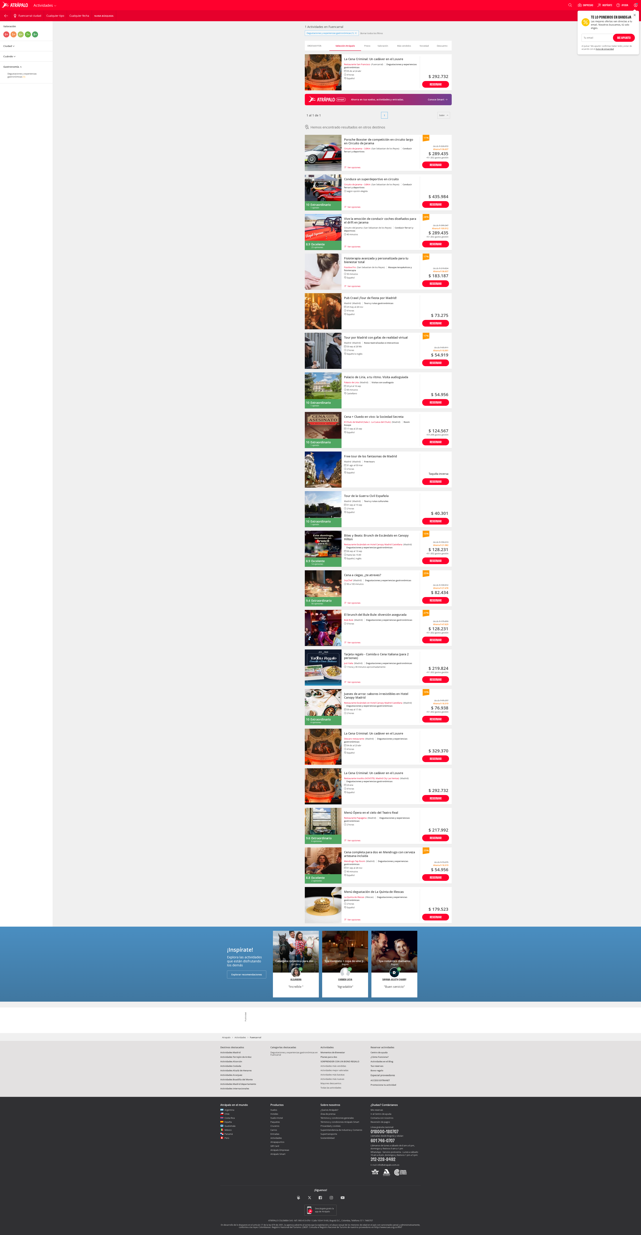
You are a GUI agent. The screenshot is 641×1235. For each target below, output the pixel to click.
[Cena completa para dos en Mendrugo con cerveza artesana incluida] (323, 865)
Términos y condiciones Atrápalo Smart (339, 1121)
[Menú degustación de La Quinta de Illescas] (323, 905)
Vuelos (273, 1109)
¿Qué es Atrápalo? (329, 1109)
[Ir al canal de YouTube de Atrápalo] (343, 1198)
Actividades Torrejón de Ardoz (235, 1056)
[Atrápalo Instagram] (332, 1198)
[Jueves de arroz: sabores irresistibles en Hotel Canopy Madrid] (323, 707)
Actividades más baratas (332, 1074)
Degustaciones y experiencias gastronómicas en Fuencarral (294, 1053)
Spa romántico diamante (394, 961)
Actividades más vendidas (333, 1065)
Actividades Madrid (230, 1052)
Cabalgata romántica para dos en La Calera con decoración (312, 961)
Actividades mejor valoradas (334, 1070)
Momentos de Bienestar (332, 1052)
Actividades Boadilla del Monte (236, 1079)
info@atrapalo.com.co (388, 1164)
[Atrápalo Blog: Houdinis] (298, 1197)
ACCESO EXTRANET (380, 1080)
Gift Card (274, 1145)
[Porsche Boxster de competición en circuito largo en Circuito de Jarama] (323, 153)
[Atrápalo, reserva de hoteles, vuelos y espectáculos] (15, 5)
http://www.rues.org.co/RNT (388, 1227)
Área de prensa (327, 1113)
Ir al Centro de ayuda (381, 1114)
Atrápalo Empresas (279, 1149)
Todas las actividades (330, 1087)
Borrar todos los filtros (371, 33)
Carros (273, 1129)
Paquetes (275, 1121)
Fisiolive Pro (350, 267)
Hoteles (274, 1113)
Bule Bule (348, 619)
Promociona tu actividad (383, 1084)
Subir (442, 115)
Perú (227, 1137)
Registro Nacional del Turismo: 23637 (290, 1227)
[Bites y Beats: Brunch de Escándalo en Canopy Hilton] (323, 549)
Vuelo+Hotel (276, 1117)
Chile (227, 1113)
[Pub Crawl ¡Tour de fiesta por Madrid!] (323, 311)
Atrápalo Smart (277, 1153)
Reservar (436, 84)
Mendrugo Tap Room (354, 861)
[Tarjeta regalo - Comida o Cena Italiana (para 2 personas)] (323, 667)
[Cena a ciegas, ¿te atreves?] (323, 588)
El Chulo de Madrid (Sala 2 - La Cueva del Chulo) (367, 421)
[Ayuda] (622, 5)
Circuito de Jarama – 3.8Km (357, 148)
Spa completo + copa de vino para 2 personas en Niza (358, 961)
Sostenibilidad (327, 1137)
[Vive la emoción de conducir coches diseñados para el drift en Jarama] (323, 232)
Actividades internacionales (234, 1088)
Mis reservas (377, 1110)
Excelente (318, 244)
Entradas (274, 1133)
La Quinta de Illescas (354, 897)
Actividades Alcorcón (231, 1061)
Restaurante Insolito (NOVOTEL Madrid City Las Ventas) (371, 778)
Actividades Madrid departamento (238, 1083)
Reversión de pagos (380, 1122)
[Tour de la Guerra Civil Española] (323, 509)
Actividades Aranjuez (231, 1074)
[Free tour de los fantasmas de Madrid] (323, 470)
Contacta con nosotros (382, 1118)
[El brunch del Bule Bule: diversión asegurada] (323, 628)
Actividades (240, 1037)
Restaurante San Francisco (357, 64)
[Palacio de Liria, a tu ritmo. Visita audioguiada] (323, 390)
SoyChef (348, 580)
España (228, 1121)
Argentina (229, 1109)
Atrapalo (226, 1037)
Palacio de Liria (351, 382)
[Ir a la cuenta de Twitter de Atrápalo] (309, 1198)
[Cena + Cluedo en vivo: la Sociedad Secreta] (323, 430)
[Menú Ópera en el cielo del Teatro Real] (323, 826)
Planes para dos (328, 1056)
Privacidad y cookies (330, 1125)
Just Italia (348, 663)
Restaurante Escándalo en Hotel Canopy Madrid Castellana (373, 544)
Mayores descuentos (330, 1083)
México (228, 1129)
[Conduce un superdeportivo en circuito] (323, 192)
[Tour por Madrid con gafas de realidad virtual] (323, 351)
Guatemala (230, 1125)
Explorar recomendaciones (246, 974)
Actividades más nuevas (332, 1078)
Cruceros (274, 1125)
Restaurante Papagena (355, 817)
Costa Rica (230, 1117)
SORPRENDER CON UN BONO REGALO (339, 1061)
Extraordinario (320, 205)
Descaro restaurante (354, 738)
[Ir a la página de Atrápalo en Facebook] (321, 1198)
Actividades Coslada (230, 1065)
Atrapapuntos (277, 1141)
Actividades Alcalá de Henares (236, 1070)
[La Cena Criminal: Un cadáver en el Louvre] (323, 72)
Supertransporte (328, 1133)
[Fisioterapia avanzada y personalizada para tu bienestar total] (323, 272)
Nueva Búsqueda (104, 15)
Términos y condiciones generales (337, 1117)
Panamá (229, 1133)
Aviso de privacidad (605, 49)
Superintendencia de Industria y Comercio (341, 1129)
